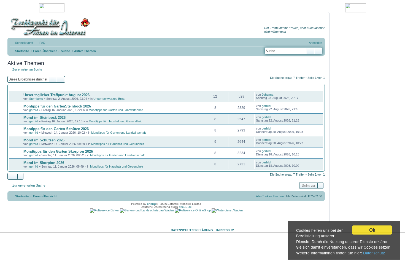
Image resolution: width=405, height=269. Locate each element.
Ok (372, 230)
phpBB (151, 203)
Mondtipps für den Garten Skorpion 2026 (58, 151)
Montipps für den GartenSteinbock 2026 (57, 106)
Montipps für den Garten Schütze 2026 (56, 129)
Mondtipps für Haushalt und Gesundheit (115, 121)
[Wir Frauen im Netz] (48, 27)
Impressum (225, 230)
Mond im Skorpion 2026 (43, 163)
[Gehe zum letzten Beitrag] (276, 94)
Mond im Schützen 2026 (43, 140)
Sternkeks (36, 98)
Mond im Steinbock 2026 (44, 117)
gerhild (33, 110)
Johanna (267, 94)
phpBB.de (185, 206)
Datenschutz (374, 252)
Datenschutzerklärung (192, 230)
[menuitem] (39, 42)
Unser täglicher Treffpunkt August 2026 (56, 95)
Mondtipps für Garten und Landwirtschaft (116, 110)
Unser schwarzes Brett (109, 98)
